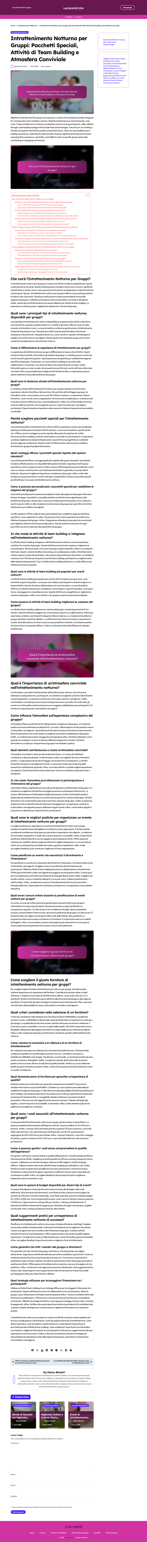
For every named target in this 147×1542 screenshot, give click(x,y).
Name (13, 1474)
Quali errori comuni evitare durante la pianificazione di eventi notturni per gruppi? (46, 244)
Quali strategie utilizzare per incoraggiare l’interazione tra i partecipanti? (43, 272)
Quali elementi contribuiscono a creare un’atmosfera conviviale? (40, 233)
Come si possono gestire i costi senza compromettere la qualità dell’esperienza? (45, 261)
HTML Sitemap (111, 1533)
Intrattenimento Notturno (20, 32)
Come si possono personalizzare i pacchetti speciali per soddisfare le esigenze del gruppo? (48, 216)
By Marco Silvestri (21, 66)
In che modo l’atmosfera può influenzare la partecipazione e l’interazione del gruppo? (47, 235)
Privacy (42, 1533)
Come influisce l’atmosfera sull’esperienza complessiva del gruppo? (40, 230)
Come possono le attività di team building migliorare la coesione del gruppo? (43, 224)
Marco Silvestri (56, 1372)
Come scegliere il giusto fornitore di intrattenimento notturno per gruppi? (43, 247)
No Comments (46, 66)
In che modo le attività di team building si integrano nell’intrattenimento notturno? (46, 219)
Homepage (127, 7)
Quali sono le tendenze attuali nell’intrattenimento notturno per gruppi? (42, 207)
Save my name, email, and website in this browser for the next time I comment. (42, 1507)
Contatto (97, 1533)
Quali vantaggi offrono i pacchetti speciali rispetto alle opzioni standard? (42, 213)
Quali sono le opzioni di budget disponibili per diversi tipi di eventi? (40, 264)
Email (13, 1485)
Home (32, 1533)
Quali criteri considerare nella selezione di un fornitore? (36, 250)
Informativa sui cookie (80, 1533)
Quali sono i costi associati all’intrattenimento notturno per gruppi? (40, 258)
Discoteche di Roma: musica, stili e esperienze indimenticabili (114, 42)
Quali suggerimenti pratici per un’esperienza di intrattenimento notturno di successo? (47, 267)
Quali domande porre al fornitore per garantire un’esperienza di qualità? (42, 255)
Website (14, 1496)
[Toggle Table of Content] (86, 195)
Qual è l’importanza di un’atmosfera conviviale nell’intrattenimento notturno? (45, 227)
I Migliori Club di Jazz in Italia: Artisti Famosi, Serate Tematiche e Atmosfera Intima (114, 61)
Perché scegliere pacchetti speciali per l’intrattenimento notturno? (40, 210)
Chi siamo (78, 17)
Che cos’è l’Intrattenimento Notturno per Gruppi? (33, 199)
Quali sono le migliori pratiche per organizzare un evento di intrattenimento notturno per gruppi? (51, 238)
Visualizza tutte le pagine (21, 7)
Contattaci (68, 17)
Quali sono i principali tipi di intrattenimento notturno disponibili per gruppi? (44, 202)
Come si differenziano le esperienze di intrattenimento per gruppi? (40, 205)
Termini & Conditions (59, 1533)
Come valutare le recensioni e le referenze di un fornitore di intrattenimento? (44, 253)
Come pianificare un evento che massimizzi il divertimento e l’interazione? (43, 241)
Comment (15, 1443)
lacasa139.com (73, 8)
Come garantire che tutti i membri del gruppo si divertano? (38, 269)
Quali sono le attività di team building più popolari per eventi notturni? (41, 221)
